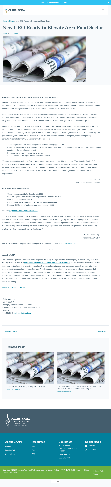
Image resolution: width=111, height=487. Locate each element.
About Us (8, 446)
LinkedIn (21, 287)
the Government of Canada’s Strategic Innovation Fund (47, 263)
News (5, 33)
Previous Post (9, 331)
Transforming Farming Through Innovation (26, 386)
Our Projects (10, 454)
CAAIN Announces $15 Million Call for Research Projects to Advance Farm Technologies (79, 387)
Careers (35, 450)
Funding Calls (10, 450)
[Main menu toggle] (103, 10)
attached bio (70, 243)
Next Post (103, 331)
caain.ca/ (5, 287)
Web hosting (14, 472)
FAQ (33, 454)
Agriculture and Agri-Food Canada (23, 211)
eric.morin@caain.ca (22, 313)
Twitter (13, 287)
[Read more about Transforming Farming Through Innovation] (30, 367)
